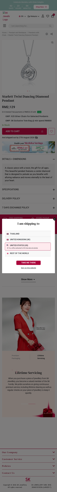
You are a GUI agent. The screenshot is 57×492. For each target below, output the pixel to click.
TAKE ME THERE (28, 262)
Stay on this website (28, 268)
